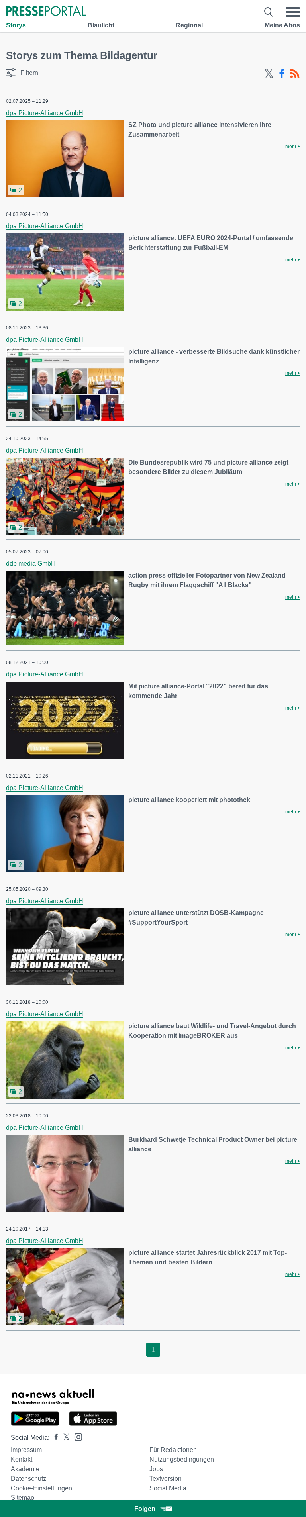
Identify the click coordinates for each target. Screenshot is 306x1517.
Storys (16, 25)
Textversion (165, 1478)
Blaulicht (101, 25)
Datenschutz (28, 1478)
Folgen (144, 1508)
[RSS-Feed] (295, 74)
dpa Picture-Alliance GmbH (44, 113)
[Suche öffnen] (269, 12)
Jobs (156, 1469)
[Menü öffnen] (293, 12)
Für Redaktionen (173, 1449)
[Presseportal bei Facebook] (53, 1437)
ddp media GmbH (31, 563)
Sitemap (22, 1497)
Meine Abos (282, 25)
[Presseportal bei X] (64, 1437)
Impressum (26, 1449)
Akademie (25, 1469)
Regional (189, 25)
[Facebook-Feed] (282, 74)
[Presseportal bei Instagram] (76, 1436)
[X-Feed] (269, 74)
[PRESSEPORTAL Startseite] (46, 12)
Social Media (167, 1488)
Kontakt (21, 1459)
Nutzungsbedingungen (181, 1459)
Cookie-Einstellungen (41, 1488)
